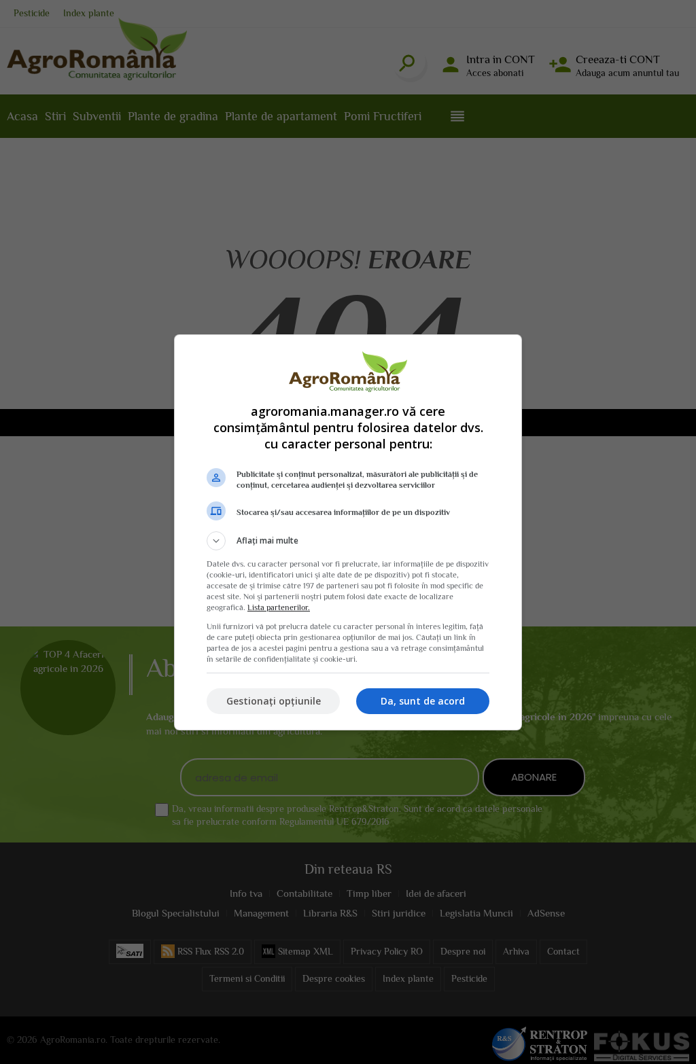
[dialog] (348, 532)
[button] (348, 540)
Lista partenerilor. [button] (278, 607)
